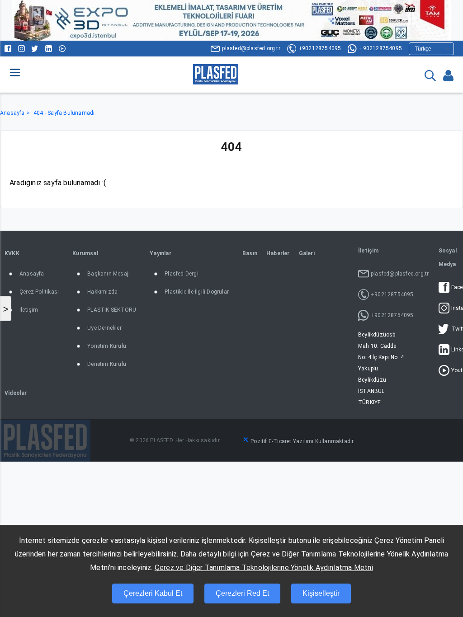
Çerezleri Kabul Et (152, 593)
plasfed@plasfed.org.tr (251, 48)
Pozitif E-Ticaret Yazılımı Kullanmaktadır (302, 441)
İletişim (28, 310)
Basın (249, 253)
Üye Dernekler (104, 328)
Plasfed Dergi (181, 274)
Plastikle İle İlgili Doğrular (197, 292)
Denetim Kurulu (106, 364)
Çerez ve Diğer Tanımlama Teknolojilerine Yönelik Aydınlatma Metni (264, 567)
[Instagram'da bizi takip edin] (21, 48)
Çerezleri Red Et (242, 593)
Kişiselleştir (321, 593)
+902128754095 (319, 48)
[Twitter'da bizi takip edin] (35, 48)
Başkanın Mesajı (108, 274)
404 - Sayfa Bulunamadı (63, 113)
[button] (15, 72)
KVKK (12, 253)
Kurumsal (85, 253)
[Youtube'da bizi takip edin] (62, 48)
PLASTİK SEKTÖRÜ (111, 310)
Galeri (307, 253)
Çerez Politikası (39, 292)
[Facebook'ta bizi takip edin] (8, 48)
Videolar (16, 393)
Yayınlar (160, 253)
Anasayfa (12, 113)
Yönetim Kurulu (106, 346)
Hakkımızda (102, 292)
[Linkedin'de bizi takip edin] (48, 48)
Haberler (278, 253)
